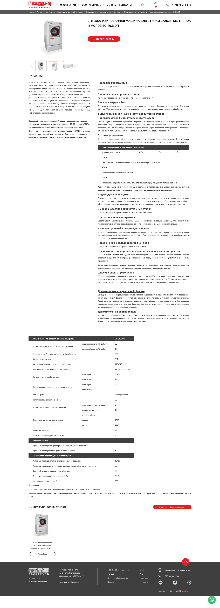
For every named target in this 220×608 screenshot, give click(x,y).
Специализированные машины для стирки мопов (103, 12)
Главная (31, 12)
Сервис (111, 582)
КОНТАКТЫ (125, 4)
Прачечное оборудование (46, 12)
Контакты (144, 582)
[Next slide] (72, 65)
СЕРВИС (111, 4)
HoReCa (111, 574)
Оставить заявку (104, 38)
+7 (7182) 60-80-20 (180, 5)
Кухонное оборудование (118, 578)
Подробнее (42, 554)
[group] (53, 37)
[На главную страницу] (40, 5)
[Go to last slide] (33, 65)
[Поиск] (142, 5)
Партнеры (144, 578)
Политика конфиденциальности (72, 582)
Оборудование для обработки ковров (70, 12)
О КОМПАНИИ (68, 4)
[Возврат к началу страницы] (185, 562)
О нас (142, 570)
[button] (41, 66)
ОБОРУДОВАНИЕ (91, 4)
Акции (142, 574)
